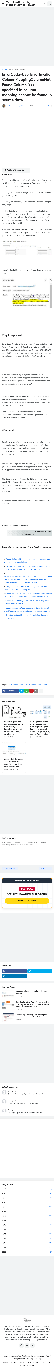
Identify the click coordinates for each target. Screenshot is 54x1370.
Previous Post (11, 868)
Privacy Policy (34, 1362)
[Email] (36, 691)
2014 (27, 1243)
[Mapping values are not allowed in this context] (8, 994)
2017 (27, 1229)
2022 (27, 1207)
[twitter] (39, 971)
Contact (22, 1362)
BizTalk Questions (27, 1365)
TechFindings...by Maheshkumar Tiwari (20, 4)
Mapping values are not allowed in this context (31, 992)
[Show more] (41, 691)
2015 (27, 1238)
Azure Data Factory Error (36, 685)
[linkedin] (14, 976)
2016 (27, 1234)
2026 (27, 1189)
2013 (27, 1247)
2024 (27, 1198)
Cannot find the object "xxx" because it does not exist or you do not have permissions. (13, 763)
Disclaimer (46, 1362)
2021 (27, 1211)
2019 (27, 1220)
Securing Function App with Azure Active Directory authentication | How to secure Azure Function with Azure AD (32, 1004)
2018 (27, 1225)
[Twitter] (21, 691)
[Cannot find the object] (14, 749)
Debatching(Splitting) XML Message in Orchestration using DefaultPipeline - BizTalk (34, 1015)
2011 (27, 1252)
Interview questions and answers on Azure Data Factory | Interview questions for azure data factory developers (14, 727)
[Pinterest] (31, 691)
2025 (27, 1193)
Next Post (44, 868)
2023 (27, 1202)
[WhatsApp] (26, 691)
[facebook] (14, 971)
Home (4, 70)
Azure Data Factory (17, 70)
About (13, 1362)
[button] (3, 4)
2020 (27, 1216)
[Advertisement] (27, 37)
